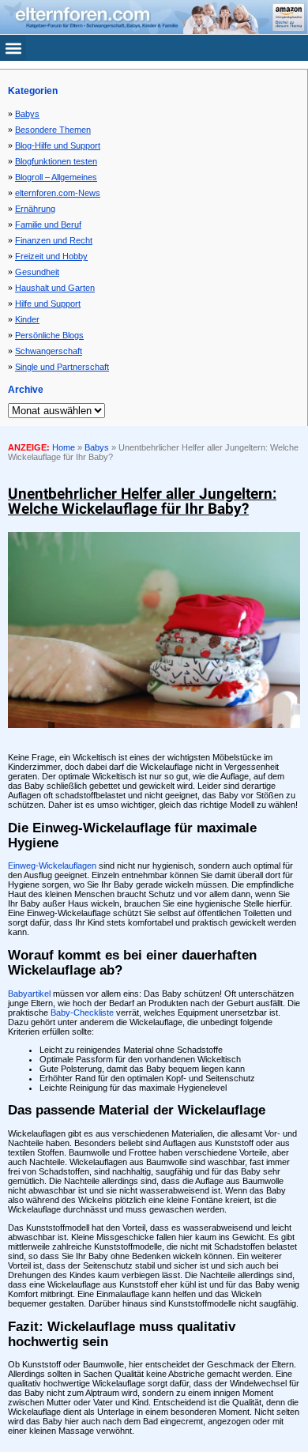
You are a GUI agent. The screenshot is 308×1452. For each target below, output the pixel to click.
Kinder (27, 319)
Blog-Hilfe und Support (57, 145)
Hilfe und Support (48, 303)
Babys (27, 114)
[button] (13, 48)
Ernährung (35, 208)
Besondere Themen (53, 129)
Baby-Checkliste (82, 1012)
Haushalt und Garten (55, 287)
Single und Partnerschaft (62, 366)
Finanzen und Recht (53, 240)
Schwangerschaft (48, 351)
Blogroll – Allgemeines (56, 177)
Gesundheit (37, 272)
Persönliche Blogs (49, 335)
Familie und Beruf (48, 224)
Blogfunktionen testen (56, 161)
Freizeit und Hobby (51, 256)
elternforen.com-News (57, 193)
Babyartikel (29, 993)
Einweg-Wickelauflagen (52, 865)
